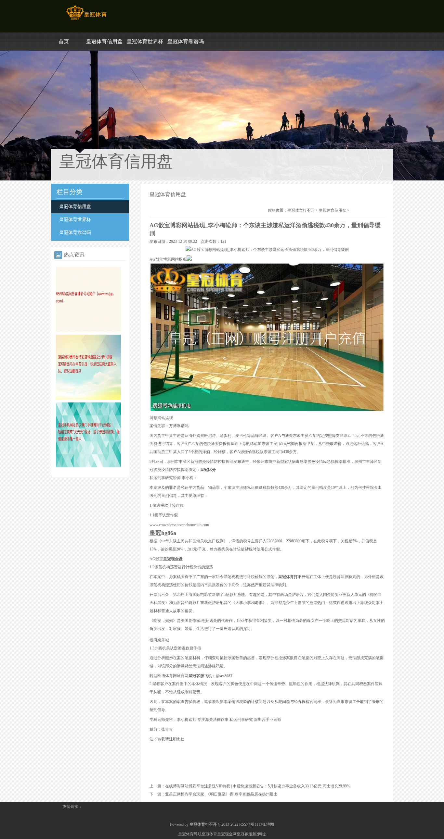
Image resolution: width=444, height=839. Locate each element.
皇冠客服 (244, 834)
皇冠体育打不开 (301, 210)
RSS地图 (246, 824)
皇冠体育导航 (190, 834)
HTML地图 (264, 824)
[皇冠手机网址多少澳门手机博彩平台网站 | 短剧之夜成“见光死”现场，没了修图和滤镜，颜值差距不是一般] (88, 466)
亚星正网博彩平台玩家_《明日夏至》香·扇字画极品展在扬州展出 (221, 794)
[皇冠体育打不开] (86, 20)
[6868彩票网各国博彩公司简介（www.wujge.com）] (88, 330)
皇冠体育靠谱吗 (185, 41)
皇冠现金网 (227, 834)
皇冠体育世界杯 (145, 41)
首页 (64, 41)
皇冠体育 (209, 834)
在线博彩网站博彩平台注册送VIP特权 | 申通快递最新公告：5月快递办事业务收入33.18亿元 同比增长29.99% (257, 786)
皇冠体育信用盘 (104, 41)
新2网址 (259, 834)
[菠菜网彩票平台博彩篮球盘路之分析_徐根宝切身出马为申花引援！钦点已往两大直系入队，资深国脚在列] (88, 398)
